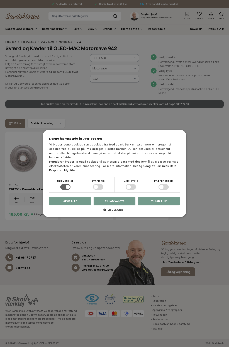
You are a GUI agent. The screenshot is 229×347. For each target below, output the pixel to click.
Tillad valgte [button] (114, 201)
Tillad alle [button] (159, 201)
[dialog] (114, 173)
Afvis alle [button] (70, 201)
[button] (114, 211)
